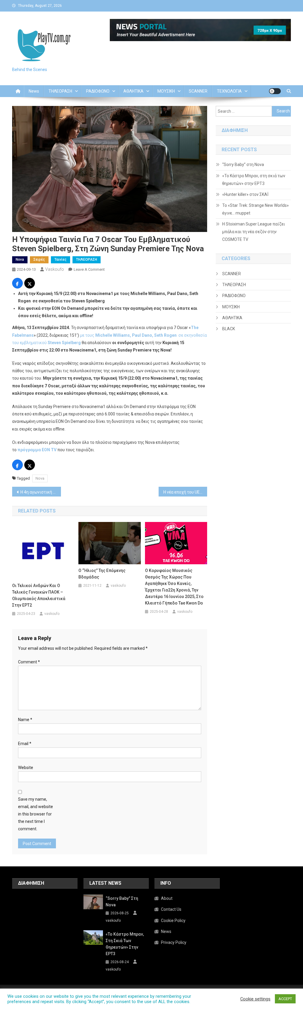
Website (25, 767)
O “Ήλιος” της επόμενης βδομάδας (101, 573)
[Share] (17, 284)
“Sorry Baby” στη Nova (243, 164)
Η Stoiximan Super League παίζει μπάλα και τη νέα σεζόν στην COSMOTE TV (253, 232)
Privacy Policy (173, 942)
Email (24, 743)
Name (25, 719)
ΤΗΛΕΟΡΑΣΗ (60, 91)
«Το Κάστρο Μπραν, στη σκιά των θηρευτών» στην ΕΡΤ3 (253, 179)
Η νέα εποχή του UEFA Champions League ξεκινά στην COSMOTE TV (185, 492)
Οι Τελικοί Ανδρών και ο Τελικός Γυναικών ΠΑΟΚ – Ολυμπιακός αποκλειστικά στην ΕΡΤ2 (38, 595)
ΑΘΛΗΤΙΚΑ (133, 91)
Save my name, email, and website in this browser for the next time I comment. (35, 814)
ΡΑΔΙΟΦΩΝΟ (97, 91)
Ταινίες (60, 259)
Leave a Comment (89, 269)
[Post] (30, 284)
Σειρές (39, 259)
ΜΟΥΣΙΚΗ (166, 91)
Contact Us (171, 909)
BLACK (228, 328)
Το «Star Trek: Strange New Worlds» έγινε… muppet (255, 209)
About (167, 898)
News (34, 91)
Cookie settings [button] (255, 999)
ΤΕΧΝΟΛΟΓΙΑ (229, 91)
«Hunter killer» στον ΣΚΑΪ (245, 194)
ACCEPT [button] (285, 999)
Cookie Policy (173, 920)
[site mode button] (275, 91)
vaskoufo (54, 269)
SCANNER (198, 91)
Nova (20, 259)
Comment (29, 662)
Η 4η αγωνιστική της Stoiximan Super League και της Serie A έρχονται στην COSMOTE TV (40, 492)
